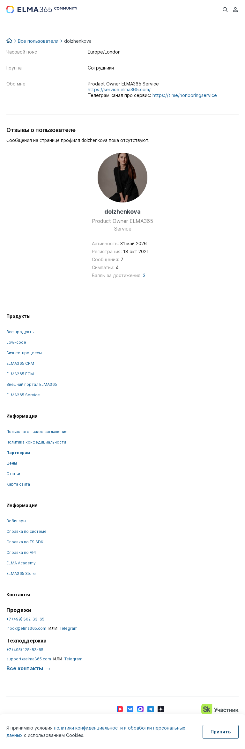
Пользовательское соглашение (37, 431)
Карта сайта (18, 484)
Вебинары (16, 520)
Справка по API (21, 552)
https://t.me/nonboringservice (184, 95)
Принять (221, 731)
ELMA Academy (21, 563)
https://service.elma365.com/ (119, 89)
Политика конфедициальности (36, 442)
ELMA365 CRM (20, 363)
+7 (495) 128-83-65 (24, 649)
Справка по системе (26, 531)
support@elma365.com (28, 659)
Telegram (69, 628)
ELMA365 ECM (20, 373)
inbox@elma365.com (26, 628)
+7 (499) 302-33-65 (25, 619)
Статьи (13, 473)
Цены (11, 463)
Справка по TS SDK (24, 542)
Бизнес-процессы (24, 352)
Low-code (16, 342)
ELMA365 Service (23, 395)
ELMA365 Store (21, 573)
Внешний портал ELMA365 (31, 384)
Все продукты (20, 331)
